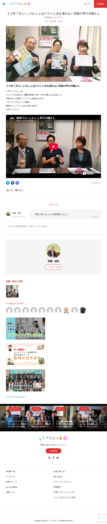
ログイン (87, 4)
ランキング (10, 477)
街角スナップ (11, 482)
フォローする (54, 267)
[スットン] (74, 310)
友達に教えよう (60, 471)
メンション (95, 217)
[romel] (82, 310)
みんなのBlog (11, 487)
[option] (18, 417)
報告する (97, 183)
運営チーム (10, 492)
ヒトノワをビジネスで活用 (64, 497)
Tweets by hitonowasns (15, 397)
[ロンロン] (50, 310)
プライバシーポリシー (63, 482)
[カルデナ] (9, 310)
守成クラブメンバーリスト (64, 492)
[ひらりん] (58, 310)
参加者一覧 (10, 471)
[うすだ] (33, 310)
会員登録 (100, 4)
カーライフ (58, 17)
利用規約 (57, 487)
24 (61, 21)
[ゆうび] (25, 310)
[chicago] (66, 310)
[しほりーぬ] (17, 310)
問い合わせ (58, 477)
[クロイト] (42, 310)
